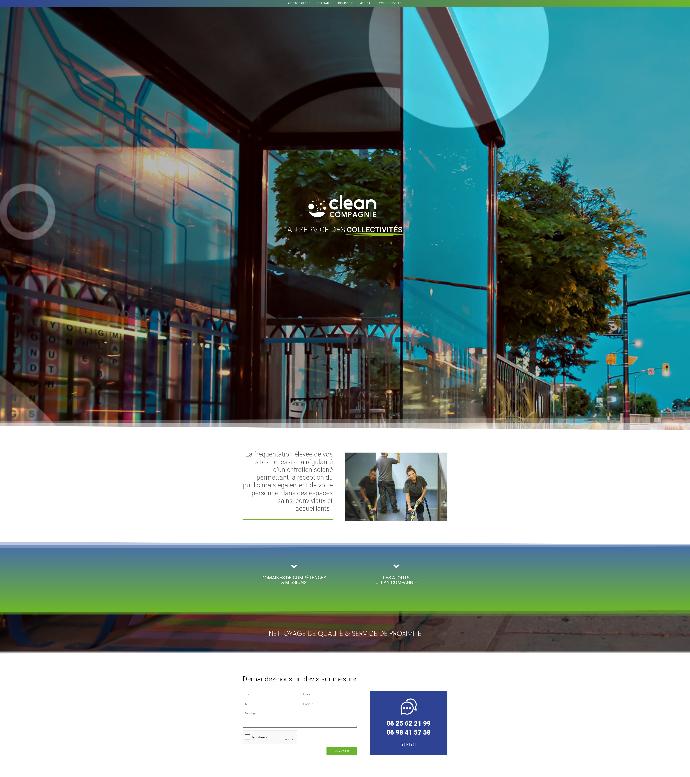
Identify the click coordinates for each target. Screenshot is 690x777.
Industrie (345, 3)
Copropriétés (299, 3)
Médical (366, 3)
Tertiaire (324, 3)
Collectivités (390, 3)
